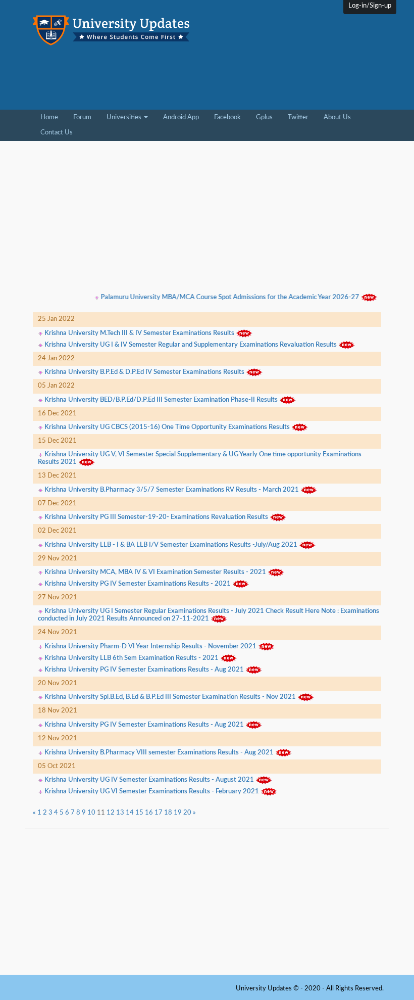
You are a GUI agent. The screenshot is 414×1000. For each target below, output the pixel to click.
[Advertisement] (118, 81)
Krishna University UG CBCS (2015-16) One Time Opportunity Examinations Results (167, 427)
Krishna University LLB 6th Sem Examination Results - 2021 (131, 658)
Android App (181, 117)
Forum (82, 117)
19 (178, 812)
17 (158, 812)
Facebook (227, 117)
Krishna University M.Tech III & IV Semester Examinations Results (139, 333)
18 (168, 812)
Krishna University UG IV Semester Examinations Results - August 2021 (149, 780)
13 (120, 812)
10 (91, 812)
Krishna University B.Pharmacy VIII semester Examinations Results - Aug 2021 (159, 752)
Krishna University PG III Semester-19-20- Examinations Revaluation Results (156, 517)
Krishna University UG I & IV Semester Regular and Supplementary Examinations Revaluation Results (190, 345)
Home (53, 117)
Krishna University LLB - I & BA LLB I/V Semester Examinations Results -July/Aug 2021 (170, 545)
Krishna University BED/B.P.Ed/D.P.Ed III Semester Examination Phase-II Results (161, 400)
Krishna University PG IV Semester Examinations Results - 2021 (137, 584)
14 (130, 812)
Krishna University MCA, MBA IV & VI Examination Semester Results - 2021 (155, 572)
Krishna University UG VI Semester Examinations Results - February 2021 (151, 791)
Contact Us (56, 132)
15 (139, 812)
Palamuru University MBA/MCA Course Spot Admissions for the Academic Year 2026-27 (220, 297)
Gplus (264, 117)
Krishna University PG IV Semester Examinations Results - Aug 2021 (144, 669)
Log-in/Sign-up (369, 6)
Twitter (298, 117)
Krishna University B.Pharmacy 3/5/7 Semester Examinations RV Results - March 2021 (171, 490)
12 (111, 812)
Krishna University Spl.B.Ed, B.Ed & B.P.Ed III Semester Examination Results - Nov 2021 (170, 697)
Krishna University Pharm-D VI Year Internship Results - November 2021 (150, 646)
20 (187, 812)
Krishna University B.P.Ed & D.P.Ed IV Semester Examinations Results (144, 372)
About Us (337, 117)
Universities (125, 117)
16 (149, 812)
